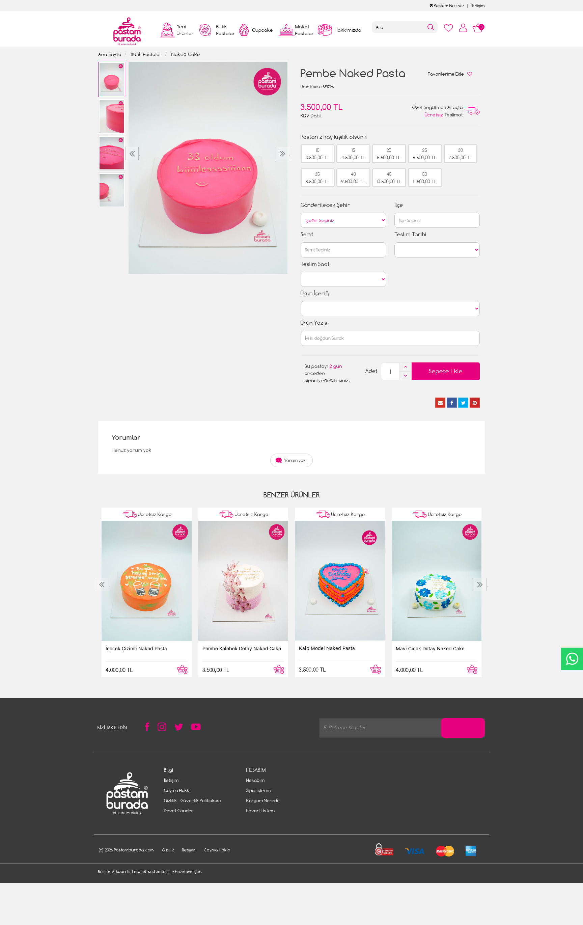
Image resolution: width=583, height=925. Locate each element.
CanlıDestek (572, 659)
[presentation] (132, 153)
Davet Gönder (178, 810)
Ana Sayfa (109, 54)
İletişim (478, 5)
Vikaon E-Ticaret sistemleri (140, 871)
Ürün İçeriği (315, 293)
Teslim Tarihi (410, 234)
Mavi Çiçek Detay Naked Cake (430, 648)
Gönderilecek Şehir (325, 205)
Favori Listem (260, 810)
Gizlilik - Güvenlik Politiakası (192, 800)
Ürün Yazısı (315, 323)
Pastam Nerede (448, 5)
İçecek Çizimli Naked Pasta (136, 648)
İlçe (398, 205)
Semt (307, 234)
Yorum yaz (295, 460)
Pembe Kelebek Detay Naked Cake (241, 648)
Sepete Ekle (446, 371)
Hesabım (255, 780)
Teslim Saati (316, 264)
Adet (371, 371)
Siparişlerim (258, 790)
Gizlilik (168, 849)
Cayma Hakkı (177, 790)
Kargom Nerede (263, 800)
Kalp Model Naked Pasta (327, 648)
